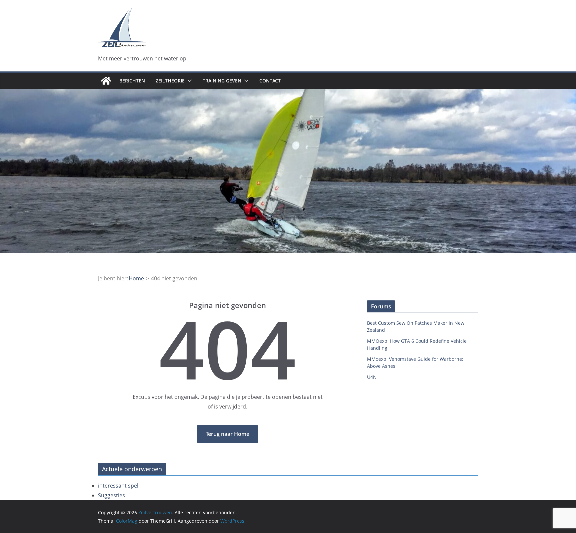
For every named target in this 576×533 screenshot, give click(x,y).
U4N (372, 377)
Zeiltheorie (170, 80)
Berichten (132, 80)
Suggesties (111, 495)
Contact (270, 80)
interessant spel (118, 485)
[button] (188, 80)
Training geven (222, 80)
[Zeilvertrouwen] (106, 81)
